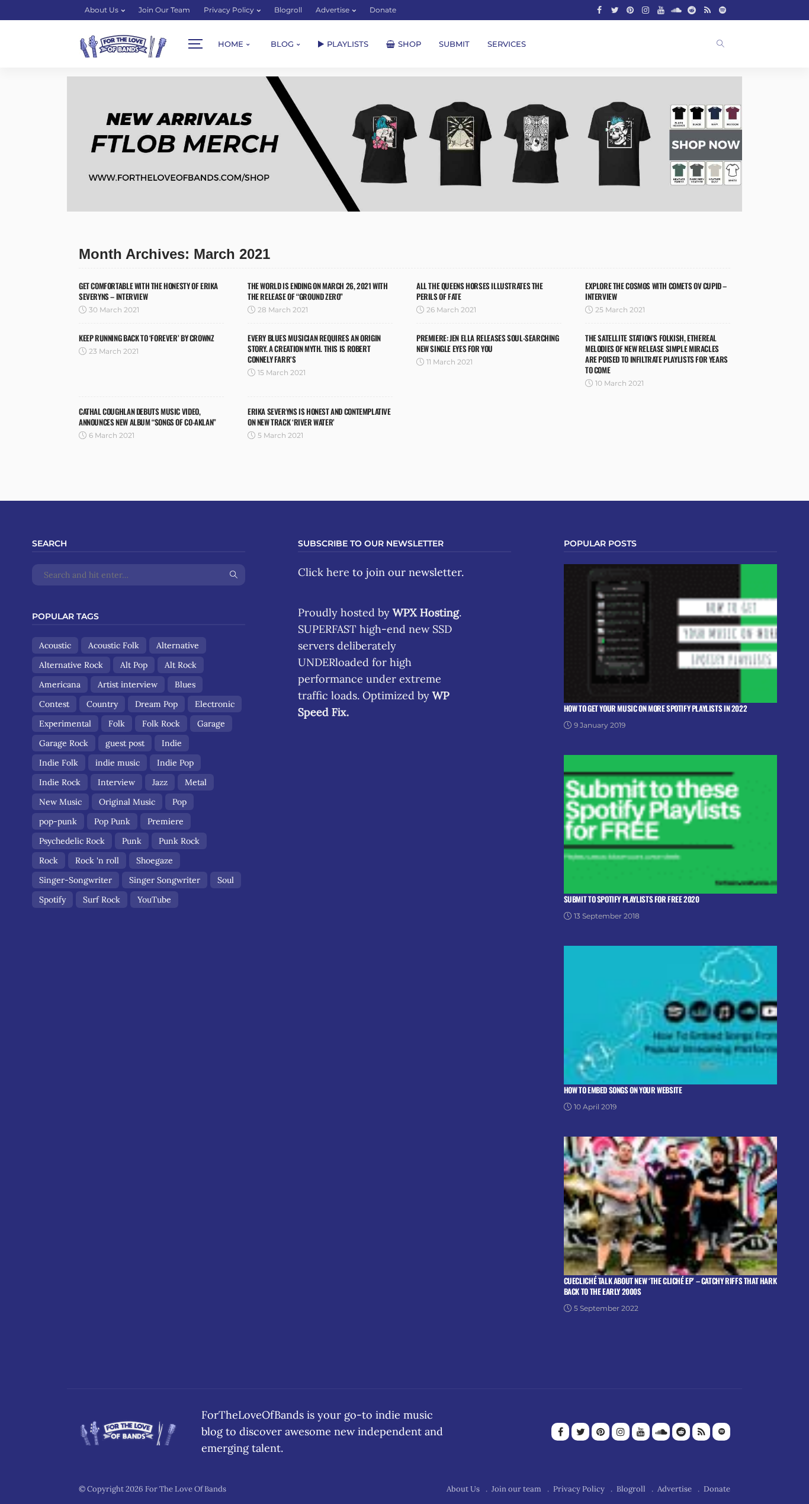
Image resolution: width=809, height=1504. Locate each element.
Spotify (52, 899)
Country (102, 704)
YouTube (154, 899)
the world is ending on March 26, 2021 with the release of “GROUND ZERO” (318, 291)
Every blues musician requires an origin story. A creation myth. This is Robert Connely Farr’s (314, 348)
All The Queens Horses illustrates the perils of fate (479, 291)
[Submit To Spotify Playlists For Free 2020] (670, 823)
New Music (60, 801)
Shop (409, 44)
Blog (282, 44)
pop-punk (58, 821)
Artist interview (128, 684)
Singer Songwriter (164, 880)
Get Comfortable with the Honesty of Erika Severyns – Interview (148, 291)
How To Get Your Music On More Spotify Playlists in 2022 (655, 708)
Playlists (347, 44)
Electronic (215, 704)
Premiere (165, 821)
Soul (225, 880)
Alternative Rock (71, 665)
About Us (101, 9)
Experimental (65, 723)
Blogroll (288, 9)
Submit (454, 44)
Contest (54, 704)
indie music (117, 762)
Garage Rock (63, 743)
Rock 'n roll (97, 860)
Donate (383, 9)
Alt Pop (133, 665)
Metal (196, 782)
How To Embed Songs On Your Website (623, 1090)
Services (506, 44)
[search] (720, 44)
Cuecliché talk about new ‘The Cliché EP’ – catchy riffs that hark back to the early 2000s (670, 1286)
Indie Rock (60, 782)
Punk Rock (179, 841)
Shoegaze (154, 860)
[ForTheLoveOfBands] (128, 1429)
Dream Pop (156, 704)
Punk (132, 841)
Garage (211, 723)
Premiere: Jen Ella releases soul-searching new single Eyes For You (487, 343)
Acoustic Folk (113, 645)
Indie (172, 743)
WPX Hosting (426, 612)
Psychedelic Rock (72, 841)
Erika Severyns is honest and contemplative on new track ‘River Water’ (319, 416)
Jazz (160, 782)
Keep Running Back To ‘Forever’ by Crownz (146, 338)
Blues (185, 684)
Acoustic (55, 645)
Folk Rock (161, 723)
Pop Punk (112, 821)
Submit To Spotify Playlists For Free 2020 (631, 899)
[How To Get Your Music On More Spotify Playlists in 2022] (670, 632)
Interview (116, 782)
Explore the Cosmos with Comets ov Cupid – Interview (656, 291)
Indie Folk (58, 762)
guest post (125, 743)
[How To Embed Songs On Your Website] (670, 1014)
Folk (116, 723)
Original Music (127, 801)
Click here (323, 572)
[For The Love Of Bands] (123, 44)
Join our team (164, 9)
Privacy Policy (229, 9)
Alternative (177, 645)
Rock (48, 860)
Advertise (332, 9)
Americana (60, 684)
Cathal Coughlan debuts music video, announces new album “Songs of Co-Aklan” (147, 416)
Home (230, 44)
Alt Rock (181, 665)
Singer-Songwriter (75, 880)
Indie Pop (175, 762)
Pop (179, 801)
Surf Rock (101, 899)
